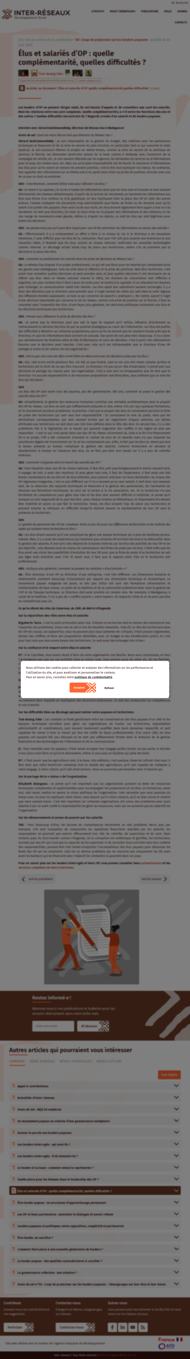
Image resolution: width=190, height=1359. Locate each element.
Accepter (79, 687)
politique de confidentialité (93, 677)
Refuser (109, 687)
